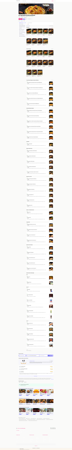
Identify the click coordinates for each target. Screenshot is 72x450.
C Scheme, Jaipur (37, 439)
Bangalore (17, 437)
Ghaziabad (17, 438)
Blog (25, 444)
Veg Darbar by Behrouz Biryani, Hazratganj (22, 419)
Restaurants (21, 430)
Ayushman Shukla (23, 366)
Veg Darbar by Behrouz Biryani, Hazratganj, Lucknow (40, 419)
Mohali (17, 439)
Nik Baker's (44, 438)
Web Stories (53, 444)
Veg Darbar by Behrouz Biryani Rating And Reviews (32, 420)
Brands (42, 444)
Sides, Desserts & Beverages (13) (22, 36)
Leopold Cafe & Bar (51, 440)
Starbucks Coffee (44, 440)
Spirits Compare (29, 444)
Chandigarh (24, 437)
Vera (48, 444)
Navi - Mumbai (17, 440)
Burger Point (50, 437)
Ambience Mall (37, 438)
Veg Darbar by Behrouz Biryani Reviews (49, 419)
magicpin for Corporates (45, 444)
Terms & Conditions (33, 444)
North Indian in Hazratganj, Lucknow (46, 418)
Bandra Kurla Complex (31, 440)
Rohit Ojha (22, 371)
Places (38, 444)
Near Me (27, 444)
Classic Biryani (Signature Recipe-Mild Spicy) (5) (22, 25)
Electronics (32, 430)
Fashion (25, 430)
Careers (50, 444)
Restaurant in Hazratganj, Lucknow (22, 418)
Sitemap (36, 444)
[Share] (31, 19)
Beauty (23, 430)
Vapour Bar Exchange (45, 439)
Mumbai (23, 439)
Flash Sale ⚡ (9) (21, 22)
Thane (23, 440)
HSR (29, 437)
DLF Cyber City (30, 438)
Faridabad (24, 438)
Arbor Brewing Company (45, 437)
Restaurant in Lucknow (28, 418)
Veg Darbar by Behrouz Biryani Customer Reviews (23, 420)
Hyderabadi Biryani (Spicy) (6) (22, 26)
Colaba (36, 440)
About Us (21, 444)
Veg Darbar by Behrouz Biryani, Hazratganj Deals (31, 419)
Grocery (28, 430)
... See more (52, 379)
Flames (49, 438)
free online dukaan (23, 428)
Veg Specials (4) (20, 33)
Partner (40, 444)
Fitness (30, 430)
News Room (19, 444)
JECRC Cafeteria (50, 439)
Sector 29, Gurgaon (38, 437)
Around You (24, 444)
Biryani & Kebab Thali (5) (21, 29)
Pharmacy (37, 430)
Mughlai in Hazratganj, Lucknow (39, 418)
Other (39, 430)
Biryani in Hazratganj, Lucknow (33, 418)
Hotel (34, 430)
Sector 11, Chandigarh (31, 439)
